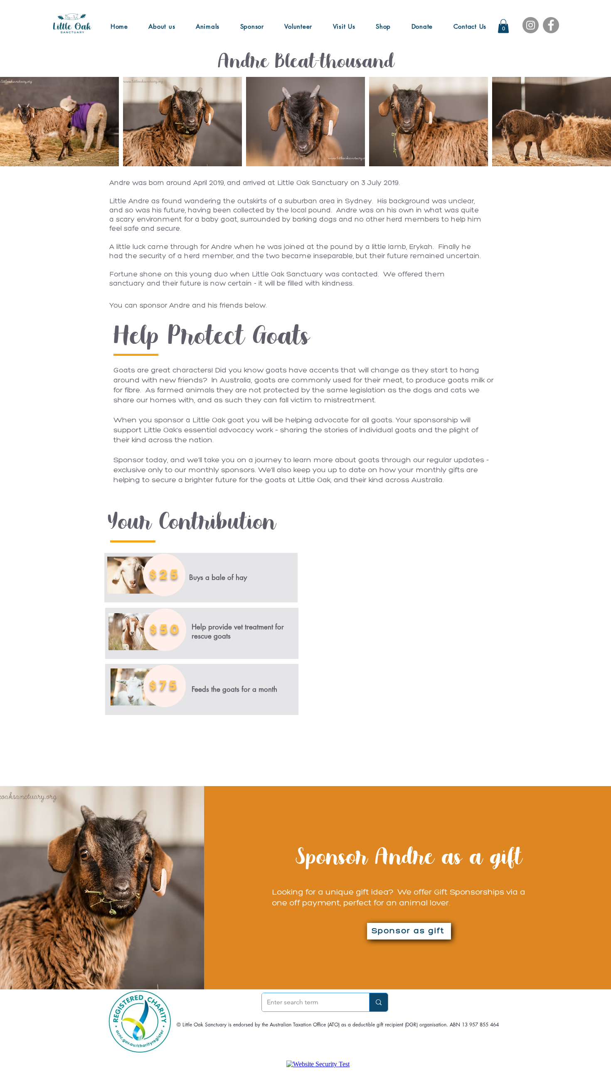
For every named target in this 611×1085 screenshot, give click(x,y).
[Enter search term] (378, 1002)
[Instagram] (530, 25)
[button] (503, 26)
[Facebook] (551, 25)
